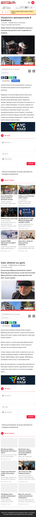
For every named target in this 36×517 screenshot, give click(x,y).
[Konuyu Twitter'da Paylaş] (6, 77)
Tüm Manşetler (21, 22)
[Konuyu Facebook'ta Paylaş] (2, 77)
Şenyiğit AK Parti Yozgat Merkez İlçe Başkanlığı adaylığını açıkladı (26, 220)
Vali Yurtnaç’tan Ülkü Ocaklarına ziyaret (25, 472)
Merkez (15, 22)
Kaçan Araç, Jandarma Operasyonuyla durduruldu (25, 242)
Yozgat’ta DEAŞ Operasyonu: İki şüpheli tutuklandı (8, 242)
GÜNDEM (11, 22)
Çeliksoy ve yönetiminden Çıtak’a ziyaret (26, 197)
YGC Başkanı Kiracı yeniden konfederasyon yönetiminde (8, 496)
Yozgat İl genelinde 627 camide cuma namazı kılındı (8, 473)
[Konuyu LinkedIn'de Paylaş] (14, 77)
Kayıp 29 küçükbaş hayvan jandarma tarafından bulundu (7, 197)
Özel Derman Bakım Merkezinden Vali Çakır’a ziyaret (9, 451)
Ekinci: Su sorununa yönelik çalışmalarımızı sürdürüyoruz (25, 496)
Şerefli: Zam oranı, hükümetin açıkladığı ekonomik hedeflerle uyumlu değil (24, 451)
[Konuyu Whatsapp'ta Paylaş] (10, 77)
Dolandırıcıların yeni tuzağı (9, 218)
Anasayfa (4, 22)
